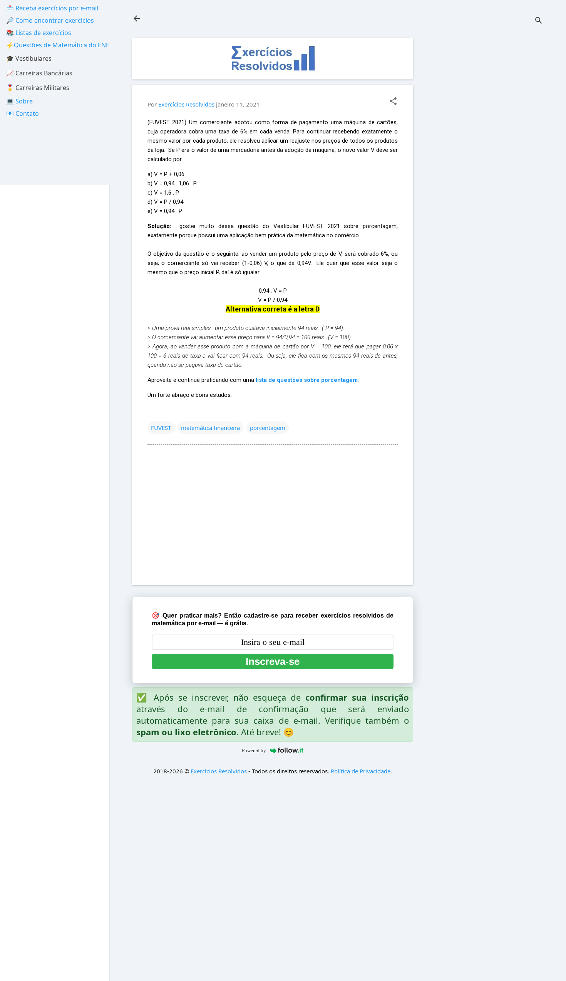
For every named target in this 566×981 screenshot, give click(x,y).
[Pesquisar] (538, 21)
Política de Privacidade (360, 771)
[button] (393, 102)
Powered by (254, 750)
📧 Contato (22, 113)
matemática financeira (210, 427)
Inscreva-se (273, 661)
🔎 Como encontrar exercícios (50, 20)
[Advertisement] (485, 153)
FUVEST (161, 427)
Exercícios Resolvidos (219, 771)
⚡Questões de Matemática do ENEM (60, 45)
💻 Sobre (19, 101)
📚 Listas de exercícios (38, 32)
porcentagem (267, 427)
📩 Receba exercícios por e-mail (52, 8)
